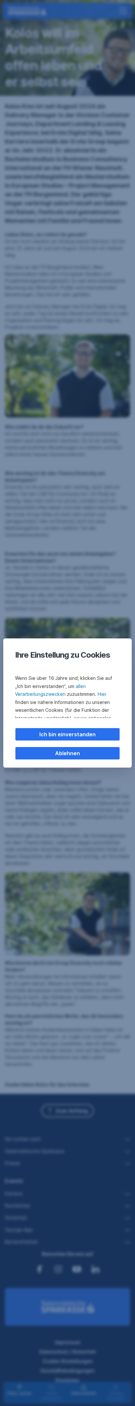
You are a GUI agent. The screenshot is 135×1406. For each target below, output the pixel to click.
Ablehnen (67, 753)
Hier (102, 694)
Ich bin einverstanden (67, 734)
